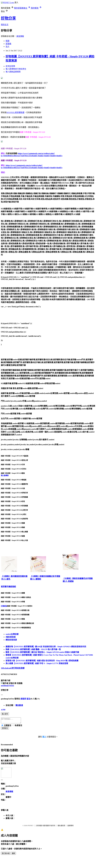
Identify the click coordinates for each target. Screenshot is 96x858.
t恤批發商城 (11, 637)
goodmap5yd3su (7, 685)
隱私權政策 (61, 825)
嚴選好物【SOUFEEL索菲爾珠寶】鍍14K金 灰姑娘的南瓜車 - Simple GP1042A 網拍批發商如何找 (46, 647)
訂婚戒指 (4, 606)
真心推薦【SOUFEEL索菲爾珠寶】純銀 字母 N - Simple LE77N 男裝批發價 (37, 663)
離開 (13, 853)
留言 (28, 699)
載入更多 (5, 714)
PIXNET (30, 825)
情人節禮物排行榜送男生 (16, 69)
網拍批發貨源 (11, 640)
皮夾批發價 (10, 66)
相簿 (7, 41)
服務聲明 (70, 825)
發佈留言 (5, 728)
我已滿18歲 (6, 853)
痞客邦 (23, 699)
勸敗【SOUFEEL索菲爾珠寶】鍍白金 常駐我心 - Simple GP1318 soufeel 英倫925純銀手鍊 (42, 652)
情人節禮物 (5, 475)
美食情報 (20, 36)
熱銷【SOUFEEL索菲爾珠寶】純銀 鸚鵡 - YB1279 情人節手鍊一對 (33, 649)
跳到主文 (4, 25)
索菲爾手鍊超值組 (8, 587)
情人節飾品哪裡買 (13, 72)
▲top (3, 709)
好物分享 (8, 18)
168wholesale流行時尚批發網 (12, 668)
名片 (7, 46)
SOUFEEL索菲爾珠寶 (15, 112)
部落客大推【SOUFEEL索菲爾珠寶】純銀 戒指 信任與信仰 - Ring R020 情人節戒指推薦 (42, 661)
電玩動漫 (19, 705)
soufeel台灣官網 (12, 634)
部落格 (8, 44)
